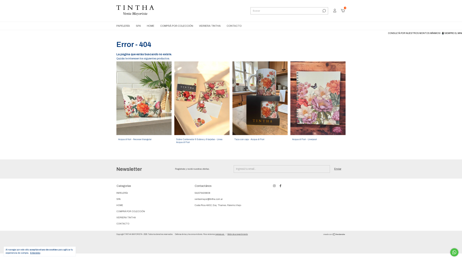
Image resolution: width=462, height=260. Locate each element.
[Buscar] (324, 10)
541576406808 (202, 193)
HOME (150, 26)
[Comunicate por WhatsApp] (454, 252)
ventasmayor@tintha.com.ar (209, 199)
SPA (138, 26)
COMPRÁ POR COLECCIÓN (176, 26)
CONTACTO (234, 26)
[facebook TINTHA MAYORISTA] (280, 185)
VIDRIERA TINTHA (210, 26)
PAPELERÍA (123, 26)
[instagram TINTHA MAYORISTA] (274, 185)
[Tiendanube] (334, 234)
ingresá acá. (220, 234)
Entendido (35, 253)
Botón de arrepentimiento (237, 234)
